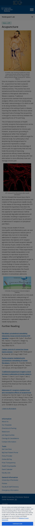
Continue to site (17, 524)
